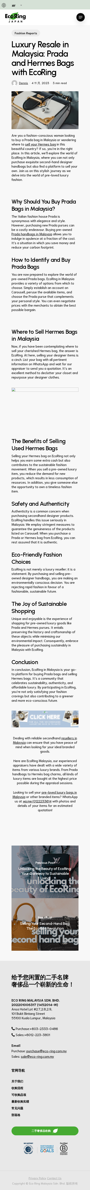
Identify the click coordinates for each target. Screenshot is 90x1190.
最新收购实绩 (20, 1101)
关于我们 (17, 1081)
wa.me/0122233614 (37, 801)
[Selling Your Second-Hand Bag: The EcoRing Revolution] (45, 924)
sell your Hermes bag (40, 144)
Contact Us (54, 1178)
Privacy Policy (37, 1178)
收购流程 (17, 1088)
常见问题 (17, 1108)
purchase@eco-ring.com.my (46, 1050)
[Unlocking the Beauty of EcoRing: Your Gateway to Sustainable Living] (45, 872)
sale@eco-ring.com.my (37, 1056)
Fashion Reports (26, 33)
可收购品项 (19, 1094)
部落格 (16, 1115)
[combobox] (16, 5)
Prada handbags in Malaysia (32, 234)
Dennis (23, 83)
